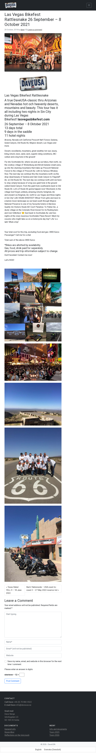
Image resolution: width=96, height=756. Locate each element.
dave (22, 30)
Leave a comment (35, 30)
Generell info (10, 729)
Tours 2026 (54, 735)
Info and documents (58, 729)
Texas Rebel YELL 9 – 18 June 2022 (14, 590)
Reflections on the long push (16, 735)
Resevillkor (9, 732)
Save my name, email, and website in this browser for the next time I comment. (35, 663)
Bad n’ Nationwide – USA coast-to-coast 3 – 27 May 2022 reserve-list (41, 588)
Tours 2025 (54, 732)
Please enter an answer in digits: (18, 669)
